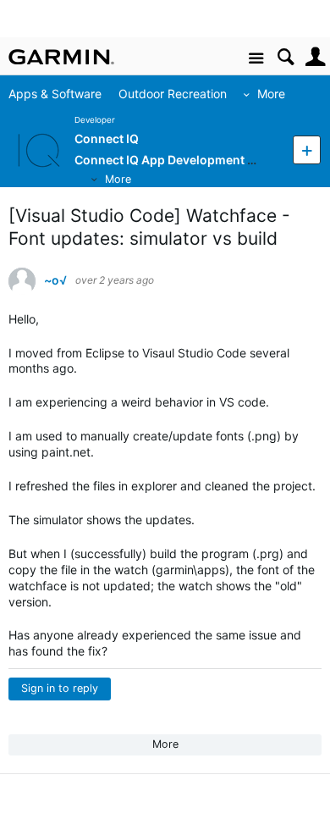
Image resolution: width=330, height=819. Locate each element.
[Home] (61, 56)
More (279, 93)
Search (285, 57)
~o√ (55, 280)
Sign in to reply (59, 688)
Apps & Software (62, 93)
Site (256, 59)
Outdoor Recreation (180, 93)
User (315, 57)
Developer (94, 120)
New (307, 149)
